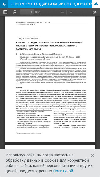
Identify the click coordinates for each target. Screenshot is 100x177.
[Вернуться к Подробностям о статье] (4, 4)
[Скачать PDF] (96, 4)
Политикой (63, 170)
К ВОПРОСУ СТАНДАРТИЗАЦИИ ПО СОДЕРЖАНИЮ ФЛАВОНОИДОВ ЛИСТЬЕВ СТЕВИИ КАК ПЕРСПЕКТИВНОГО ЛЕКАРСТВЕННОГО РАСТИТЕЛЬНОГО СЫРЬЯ (55, 4)
